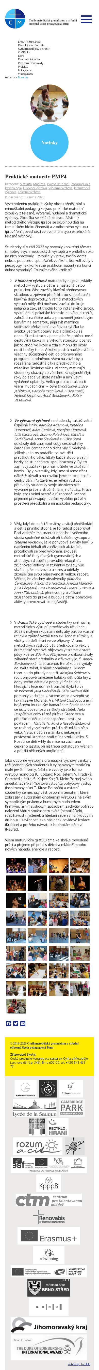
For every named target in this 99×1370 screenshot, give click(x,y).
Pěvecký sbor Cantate (31, 45)
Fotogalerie (25, 70)
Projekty (23, 66)
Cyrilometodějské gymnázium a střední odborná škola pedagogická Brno (53, 22)
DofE (21, 56)
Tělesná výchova (29, 192)
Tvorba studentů (58, 184)
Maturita (26, 184)
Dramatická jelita (29, 59)
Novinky (23, 77)
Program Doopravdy (30, 63)
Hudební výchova (35, 188)
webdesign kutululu (79, 1364)
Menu (86, 19)
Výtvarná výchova (60, 188)
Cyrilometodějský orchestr (34, 48)
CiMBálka (24, 52)
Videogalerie (25, 73)
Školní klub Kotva (29, 41)
